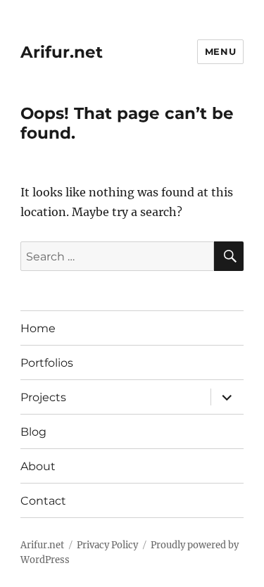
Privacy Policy (107, 545)
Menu (220, 51)
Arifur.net (61, 52)
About (38, 466)
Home (38, 328)
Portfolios (46, 363)
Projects (43, 397)
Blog (33, 431)
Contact (43, 500)
